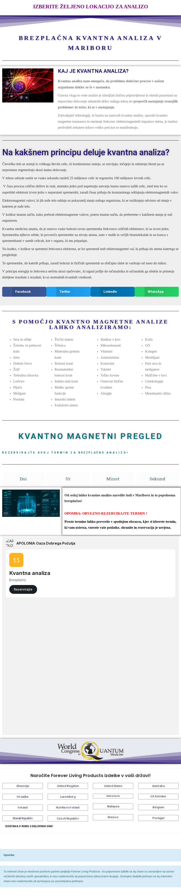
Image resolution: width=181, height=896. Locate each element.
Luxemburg (68, 796)
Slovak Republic (23, 818)
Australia (158, 786)
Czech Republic (68, 818)
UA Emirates (158, 796)
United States (113, 786)
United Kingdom (68, 786)
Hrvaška (22, 796)
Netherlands (113, 796)
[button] (24, 292)
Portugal (158, 818)
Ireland (23, 807)
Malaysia (113, 806)
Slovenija (22, 786)
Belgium (158, 807)
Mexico (113, 817)
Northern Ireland (67, 807)
